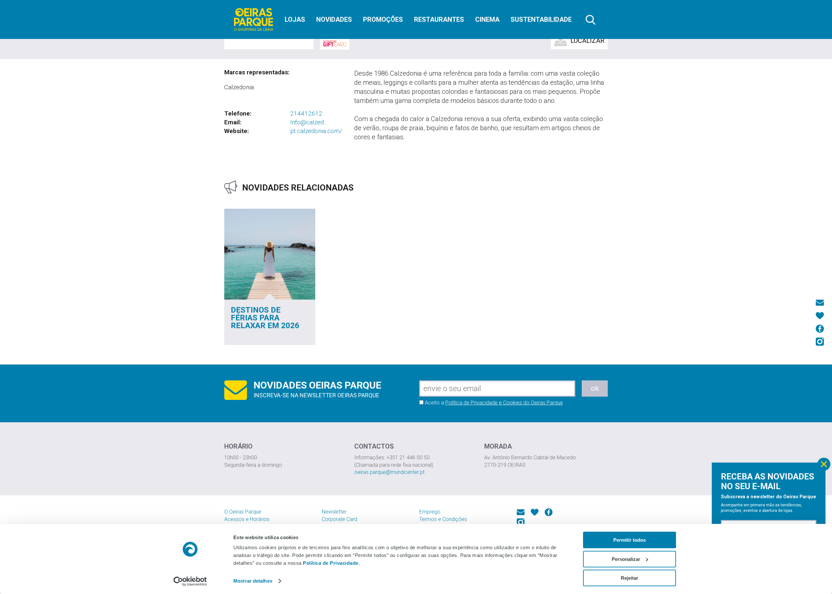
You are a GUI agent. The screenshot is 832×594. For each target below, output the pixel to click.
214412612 (306, 113)
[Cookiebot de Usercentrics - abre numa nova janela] (190, 581)
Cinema (487, 19)
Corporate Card (339, 519)
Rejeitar (629, 578)
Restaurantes (439, 19)
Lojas (295, 19)
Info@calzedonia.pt (309, 122)
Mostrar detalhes (252, 581)
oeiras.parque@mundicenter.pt (389, 472)
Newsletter (334, 512)
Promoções (383, 19)
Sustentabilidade (541, 19)
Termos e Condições (443, 519)
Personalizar (626, 559)
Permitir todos (629, 540)
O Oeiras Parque (242, 512)
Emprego (429, 512)
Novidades (334, 19)
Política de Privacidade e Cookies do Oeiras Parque (504, 403)
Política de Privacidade (330, 563)
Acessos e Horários (246, 519)
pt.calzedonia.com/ (316, 131)
